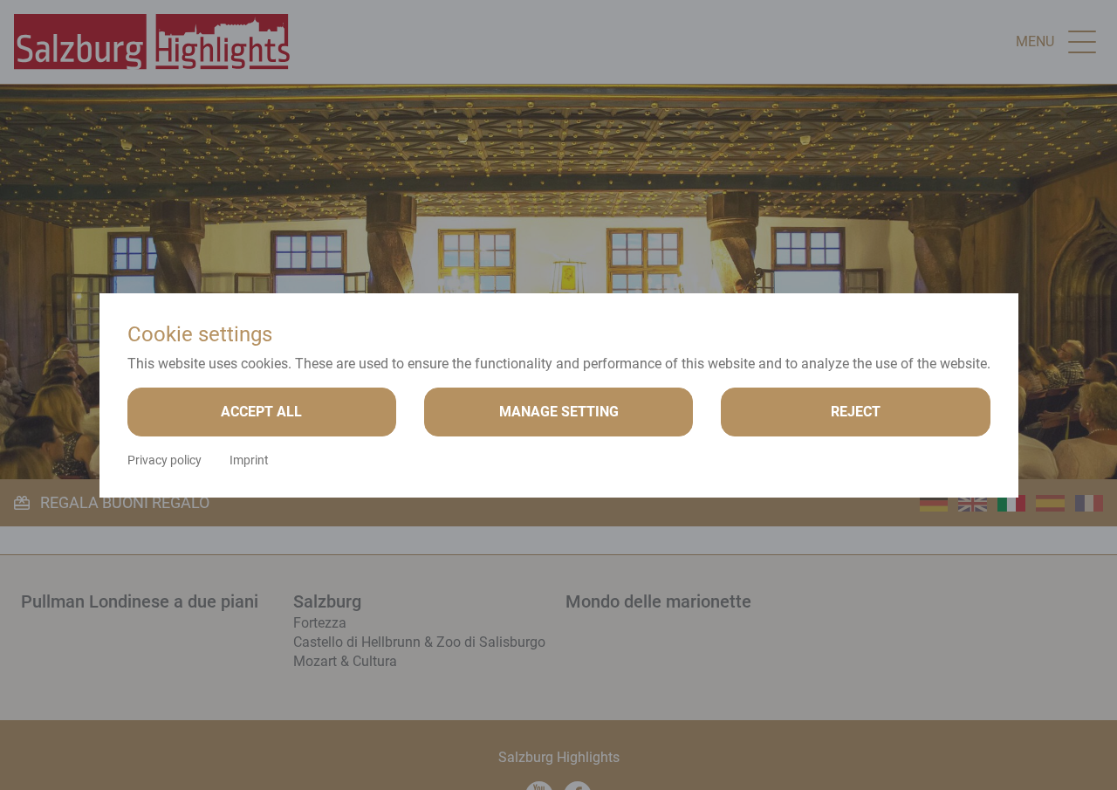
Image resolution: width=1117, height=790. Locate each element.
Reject (856, 411)
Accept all (261, 411)
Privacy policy (164, 460)
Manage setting (559, 411)
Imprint (249, 460)
